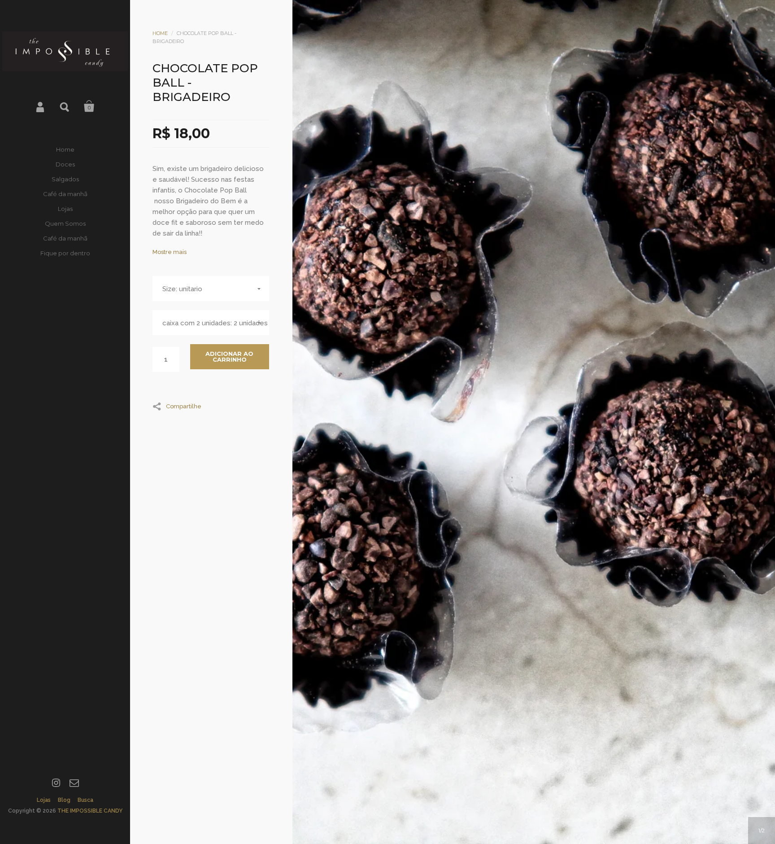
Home (65, 149)
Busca (85, 800)
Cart (89, 106)
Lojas (65, 208)
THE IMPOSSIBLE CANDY (89, 811)
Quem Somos (65, 223)
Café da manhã (65, 193)
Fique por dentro (65, 253)
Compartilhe (183, 406)
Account (41, 106)
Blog (64, 800)
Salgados (65, 179)
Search (65, 106)
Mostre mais (169, 252)
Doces (65, 164)
